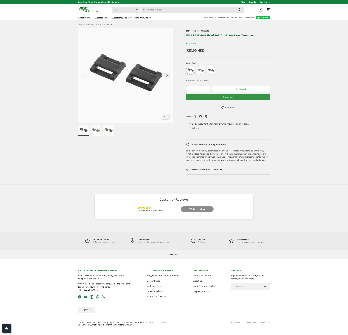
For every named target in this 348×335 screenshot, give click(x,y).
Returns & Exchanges (156, 296)
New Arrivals (210, 17)
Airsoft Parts (101, 17)
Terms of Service (234, 323)
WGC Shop (87, 323)
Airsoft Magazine (120, 17)
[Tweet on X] (195, 116)
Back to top (174, 254)
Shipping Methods (201, 291)
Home (80, 24)
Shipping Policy (250, 323)
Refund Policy (265, 323)
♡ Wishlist (249, 17)
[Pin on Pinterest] (206, 116)
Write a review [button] (197, 209)
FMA (188, 31)
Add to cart (241, 89)
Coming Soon (235, 17)
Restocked (223, 17)
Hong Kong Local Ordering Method (163, 275)
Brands (252, 2)
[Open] (6, 328)
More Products (141, 17)
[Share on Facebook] (200, 116)
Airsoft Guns (84, 17)
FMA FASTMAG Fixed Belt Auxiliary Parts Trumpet (100, 24)
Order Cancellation (155, 291)
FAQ (243, 2)
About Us (197, 280)
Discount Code (153, 280)
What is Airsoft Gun (202, 275)
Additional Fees (154, 286)
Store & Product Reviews (204, 286)
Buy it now (228, 97)
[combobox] (178, 10)
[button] (268, 10)
